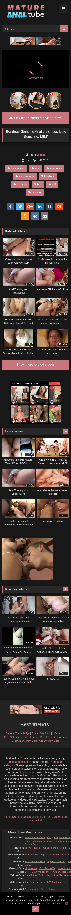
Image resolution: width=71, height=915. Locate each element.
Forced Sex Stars (41, 733)
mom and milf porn (19, 761)
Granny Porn (38, 737)
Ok (35, 908)
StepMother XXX (34, 875)
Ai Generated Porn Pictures (40, 889)
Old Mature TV (47, 868)
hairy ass (25, 772)
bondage (49, 176)
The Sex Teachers (35, 882)
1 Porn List (58, 733)
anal (37, 168)
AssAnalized (31, 854)
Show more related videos (35, 364)
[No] (66, 903)
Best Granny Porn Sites (24, 740)
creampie (22, 184)
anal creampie (26, 176)
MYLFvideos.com (56, 882)
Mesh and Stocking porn (38, 837)
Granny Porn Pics (41, 871)
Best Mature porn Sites (16, 737)
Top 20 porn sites (50, 854)
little (39, 184)
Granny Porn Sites (49, 740)
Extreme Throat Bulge (17, 733)
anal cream (56, 168)
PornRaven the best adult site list (23, 816)
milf (54, 184)
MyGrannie (31, 868)
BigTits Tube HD (56, 861)
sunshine (36, 192)
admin (41, 154)
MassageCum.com (43, 840)
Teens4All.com (33, 847)
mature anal (17, 168)
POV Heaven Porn (35, 861)
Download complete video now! (37, 118)
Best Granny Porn (57, 737)
